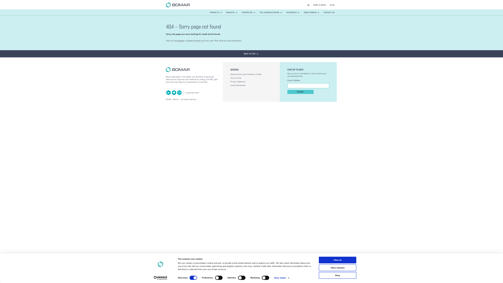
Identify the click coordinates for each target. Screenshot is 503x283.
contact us (199, 40)
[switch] (219, 278)
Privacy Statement (237, 81)
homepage (179, 40)
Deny (337, 275)
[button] (216, 12)
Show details (280, 278)
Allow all (337, 260)
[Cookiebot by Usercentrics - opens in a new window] (160, 278)
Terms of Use (235, 78)
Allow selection (338, 268)
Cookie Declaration (238, 85)
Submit (300, 92)
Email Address (293, 80)
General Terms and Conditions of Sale (245, 74)
